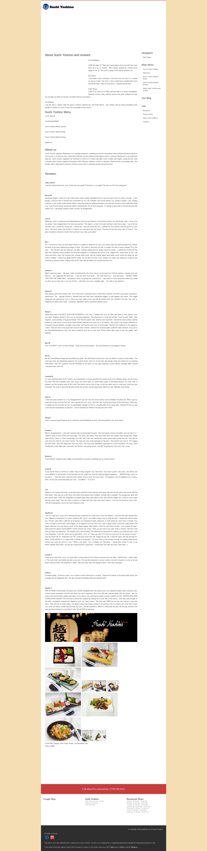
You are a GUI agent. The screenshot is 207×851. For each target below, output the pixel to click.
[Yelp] (52, 839)
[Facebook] (47, 839)
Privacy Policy (148, 114)
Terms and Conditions (150, 118)
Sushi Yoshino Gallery (150, 69)
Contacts (146, 122)
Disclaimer (146, 110)
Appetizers (146, 73)
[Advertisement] (103, 33)
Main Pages (147, 57)
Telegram (134, 847)
